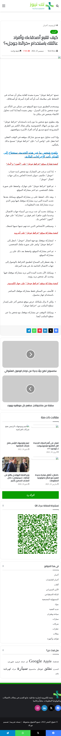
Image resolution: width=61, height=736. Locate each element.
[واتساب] (34, 330)
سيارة (22, 668)
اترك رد (30, 495)
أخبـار (45, 25)
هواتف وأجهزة (53, 639)
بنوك (57, 604)
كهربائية (7, 668)
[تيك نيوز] (42, 6)
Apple (47, 661)
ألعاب (56, 584)
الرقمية (17, 662)
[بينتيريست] (39, 330)
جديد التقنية (54, 609)
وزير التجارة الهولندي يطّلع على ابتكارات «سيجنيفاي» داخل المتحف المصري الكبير (16, 478)
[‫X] (50, 330)
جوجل (40, 668)
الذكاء (23, 662)
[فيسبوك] (56, 330)
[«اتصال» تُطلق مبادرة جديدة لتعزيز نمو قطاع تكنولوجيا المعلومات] (45, 464)
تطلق (48, 668)
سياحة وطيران (53, 614)
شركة (14, 669)
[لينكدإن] (45, 330)
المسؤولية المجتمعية (50, 599)
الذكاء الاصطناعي (52, 594)
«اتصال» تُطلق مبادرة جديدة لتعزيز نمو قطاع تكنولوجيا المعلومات (47, 478)
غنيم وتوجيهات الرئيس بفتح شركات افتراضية (18, 444)
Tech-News (52, 51)
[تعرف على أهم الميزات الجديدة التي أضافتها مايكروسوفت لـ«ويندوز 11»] (45, 432)
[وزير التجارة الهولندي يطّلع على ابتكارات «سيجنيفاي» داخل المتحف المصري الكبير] (15, 464)
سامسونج (32, 669)
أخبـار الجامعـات (52, 580)
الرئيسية (52, 25)
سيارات (56, 619)
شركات (56, 624)
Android (56, 662)
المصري (56, 669)
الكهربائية (11, 662)
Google (35, 661)
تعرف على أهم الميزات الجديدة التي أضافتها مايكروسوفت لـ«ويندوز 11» (46, 446)
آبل (27, 662)
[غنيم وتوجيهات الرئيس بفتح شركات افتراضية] (15, 432)
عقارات (56, 629)
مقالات (56, 634)
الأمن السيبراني (52, 589)
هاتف (57, 673)
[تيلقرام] (29, 330)
